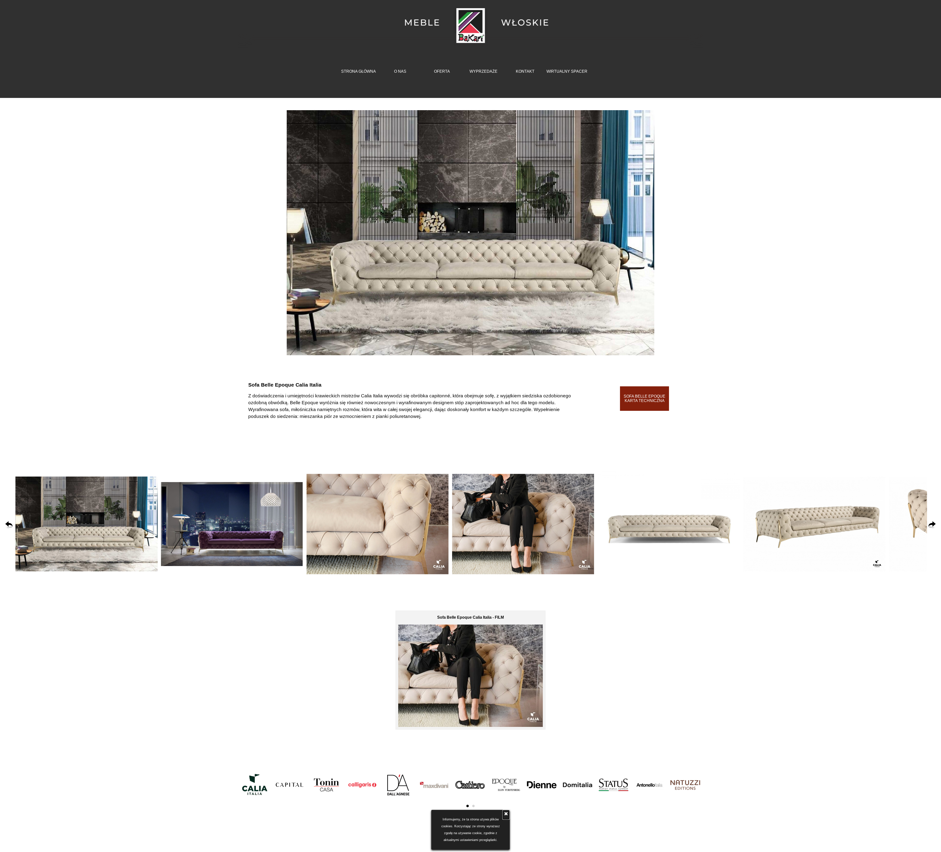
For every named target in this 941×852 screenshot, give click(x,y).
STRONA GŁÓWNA (358, 71)
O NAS (400, 71)
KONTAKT (525, 71)
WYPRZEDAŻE (483, 71)
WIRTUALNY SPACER (566, 71)
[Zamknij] (506, 814)
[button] (86, 524)
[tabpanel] (412, 400)
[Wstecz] (9, 525)
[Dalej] (932, 525)
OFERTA (442, 71)
